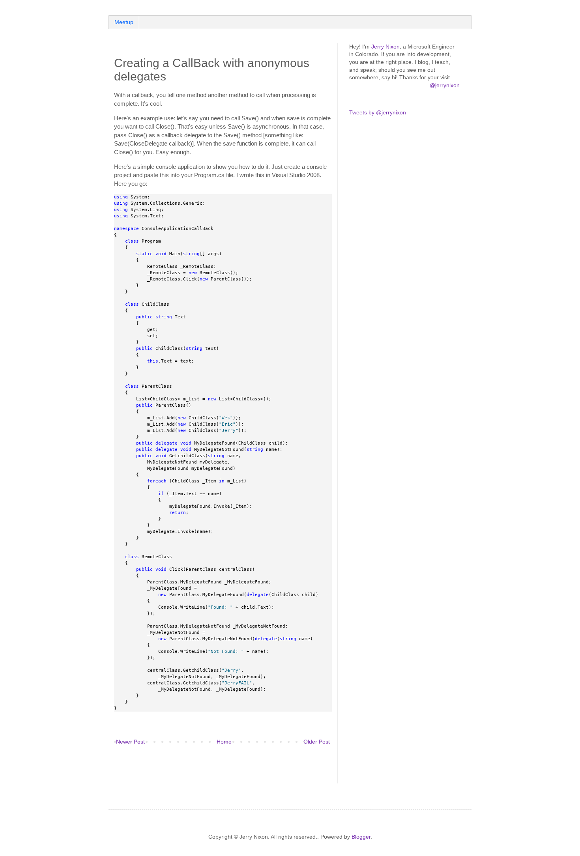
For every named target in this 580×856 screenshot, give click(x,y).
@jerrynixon (445, 85)
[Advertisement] (206, 769)
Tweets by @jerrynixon (377, 112)
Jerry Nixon (385, 46)
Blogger (361, 837)
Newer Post (130, 741)
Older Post (316, 741)
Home (224, 741)
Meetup (123, 22)
